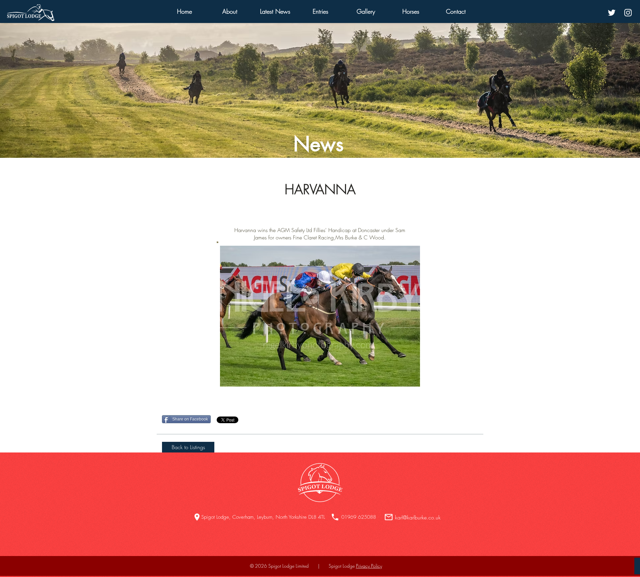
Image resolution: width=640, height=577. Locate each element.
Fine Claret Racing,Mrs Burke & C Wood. (339, 237)
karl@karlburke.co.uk (418, 517)
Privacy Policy (369, 566)
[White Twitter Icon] (612, 13)
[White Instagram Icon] (628, 13)
